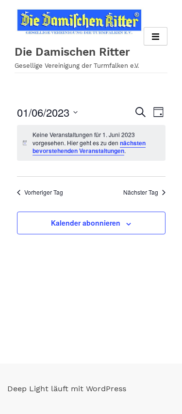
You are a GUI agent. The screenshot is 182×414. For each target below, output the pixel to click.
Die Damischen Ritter (72, 52)
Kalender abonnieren (85, 223)
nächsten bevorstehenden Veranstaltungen (89, 146)
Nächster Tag (140, 192)
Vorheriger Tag (43, 192)
